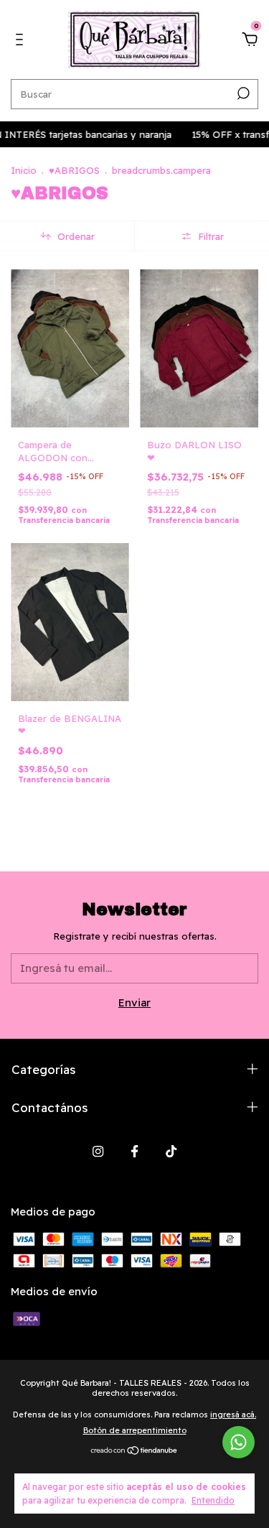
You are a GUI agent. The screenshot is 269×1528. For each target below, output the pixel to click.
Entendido (213, 1500)
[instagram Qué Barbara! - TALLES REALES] (98, 1151)
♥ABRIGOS (74, 170)
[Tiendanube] (134, 1451)
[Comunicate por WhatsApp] (238, 1442)
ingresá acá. (233, 1414)
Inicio (24, 170)
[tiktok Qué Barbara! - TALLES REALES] (171, 1151)
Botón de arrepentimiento (135, 1430)
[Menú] (22, 41)
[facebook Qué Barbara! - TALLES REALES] (134, 1151)
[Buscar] (242, 93)
